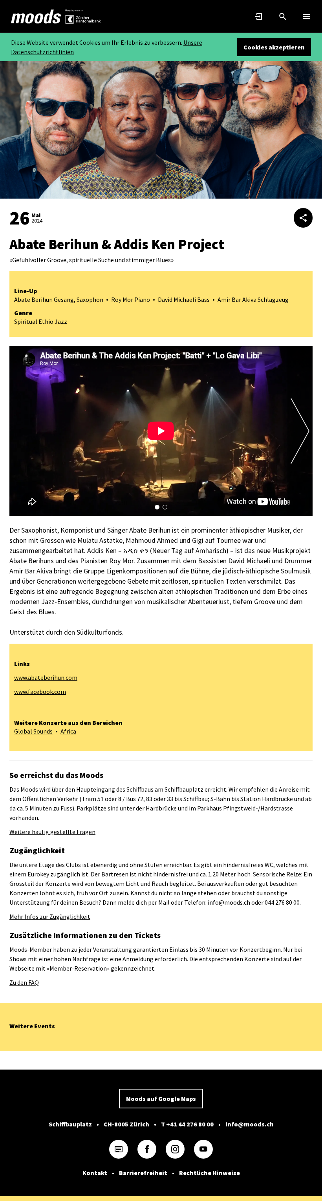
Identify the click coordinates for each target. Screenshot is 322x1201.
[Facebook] (146, 1149)
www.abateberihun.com (45, 677)
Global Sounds (33, 731)
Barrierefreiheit (143, 1173)
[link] (36, 16)
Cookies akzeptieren (274, 47)
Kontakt (94, 1173)
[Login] (259, 16)
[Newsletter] (118, 1149)
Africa (68, 731)
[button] (157, 507)
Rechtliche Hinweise (209, 1173)
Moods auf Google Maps (161, 1098)
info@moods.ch (249, 1124)
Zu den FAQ (24, 982)
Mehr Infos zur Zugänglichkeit (49, 916)
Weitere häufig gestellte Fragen (52, 832)
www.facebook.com (40, 691)
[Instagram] (175, 1149)
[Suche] (282, 16)
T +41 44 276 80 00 (187, 1124)
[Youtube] (203, 1149)
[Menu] (306, 16)
